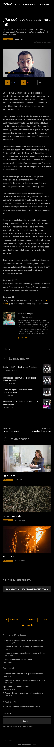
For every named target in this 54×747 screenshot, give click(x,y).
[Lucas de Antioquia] (9, 325)
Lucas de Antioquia (25, 313)
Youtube (30, 625)
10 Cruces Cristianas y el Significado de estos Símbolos (24, 653)
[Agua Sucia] (27, 458)
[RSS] (39, 620)
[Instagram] (22, 337)
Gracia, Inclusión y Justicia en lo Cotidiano (20, 367)
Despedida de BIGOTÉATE (41, 431)
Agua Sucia (9, 475)
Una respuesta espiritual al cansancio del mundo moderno (19, 379)
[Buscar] (48, 349)
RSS (45, 619)
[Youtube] (26, 337)
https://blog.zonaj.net (25, 317)
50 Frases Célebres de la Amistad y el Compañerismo (23, 646)
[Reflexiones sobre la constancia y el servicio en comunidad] (47, 404)
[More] (40, 82)
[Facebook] (18, 337)
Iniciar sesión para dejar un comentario (27, 589)
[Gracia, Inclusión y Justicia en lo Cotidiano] (47, 368)
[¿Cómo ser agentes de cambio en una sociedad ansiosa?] (47, 392)
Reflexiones (7, 39)
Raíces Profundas (12, 516)
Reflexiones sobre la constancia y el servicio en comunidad (20, 403)
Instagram (31, 619)
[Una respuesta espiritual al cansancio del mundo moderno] (47, 380)
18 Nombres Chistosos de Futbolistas (17, 659)
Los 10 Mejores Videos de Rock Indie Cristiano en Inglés (24, 680)
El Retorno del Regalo (11, 431)
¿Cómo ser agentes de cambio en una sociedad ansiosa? (18, 391)
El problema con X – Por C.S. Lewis (16, 686)
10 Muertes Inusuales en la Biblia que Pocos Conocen (23, 673)
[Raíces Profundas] (27, 499)
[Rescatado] (27, 539)
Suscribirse (27, 721)
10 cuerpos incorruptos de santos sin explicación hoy (23, 640)
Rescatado (9, 556)
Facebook (14, 619)
